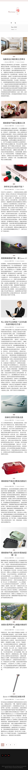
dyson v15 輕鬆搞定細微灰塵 (14, 696)
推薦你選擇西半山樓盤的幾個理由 (14, 625)
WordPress (20, 767)
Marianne (10, 766)
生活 (14, 56)
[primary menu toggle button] (11, 23)
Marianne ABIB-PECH (9, 62)
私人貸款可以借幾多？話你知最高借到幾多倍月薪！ (14, 323)
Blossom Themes (8, 767)
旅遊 (14, 414)
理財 (14, 319)
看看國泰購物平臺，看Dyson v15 (14, 258)
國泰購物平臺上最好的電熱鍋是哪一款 (14, 553)
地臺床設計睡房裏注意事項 (14, 59)
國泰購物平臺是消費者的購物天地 (14, 482)
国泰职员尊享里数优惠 (14, 417)
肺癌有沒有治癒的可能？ (14, 186)
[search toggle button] (15, 23)
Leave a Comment (20, 62)
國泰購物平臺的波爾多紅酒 (14, 123)
